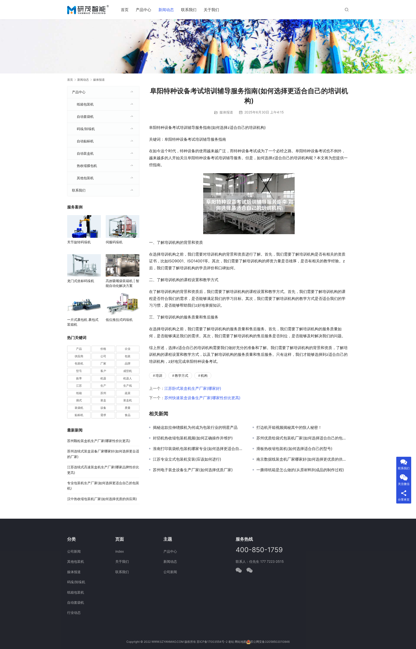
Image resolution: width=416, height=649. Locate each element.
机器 (103, 378)
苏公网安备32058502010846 (270, 641)
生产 (103, 385)
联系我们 (188, 9)
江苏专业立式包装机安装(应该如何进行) (187, 459)
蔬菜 (127, 393)
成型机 (127, 371)
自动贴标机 (85, 141)
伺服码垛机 (114, 242)
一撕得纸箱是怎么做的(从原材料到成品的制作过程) (300, 470)
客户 (103, 371)
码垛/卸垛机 (86, 129)
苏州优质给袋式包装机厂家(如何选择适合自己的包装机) (302, 438)
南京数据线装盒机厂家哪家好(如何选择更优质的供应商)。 (302, 459)
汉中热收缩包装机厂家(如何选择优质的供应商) (102, 499)
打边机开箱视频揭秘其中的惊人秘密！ (289, 427)
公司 (103, 356)
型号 (79, 371)
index (119, 551)
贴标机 (79, 415)
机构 (204, 375)
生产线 (127, 385)
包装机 (79, 363)
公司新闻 (74, 551)
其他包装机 (85, 178)
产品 (79, 349)
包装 (127, 356)
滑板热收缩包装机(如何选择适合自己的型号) (294, 448)
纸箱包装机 (85, 104)
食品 (127, 415)
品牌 (127, 363)
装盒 (103, 400)
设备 (103, 408)
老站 (231, 641)
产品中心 (143, 9)
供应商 (79, 356)
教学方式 (181, 375)
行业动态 (74, 612)
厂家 (103, 363)
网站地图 (240, 641)
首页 (125, 9)
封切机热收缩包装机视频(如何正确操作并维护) (193, 438)
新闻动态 (166, 9)
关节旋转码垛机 (79, 242)
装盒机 (127, 400)
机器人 (127, 378)
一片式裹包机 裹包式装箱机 (82, 322)
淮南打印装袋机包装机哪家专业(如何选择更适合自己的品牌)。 (199, 448)
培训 (159, 375)
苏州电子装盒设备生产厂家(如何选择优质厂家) (193, 470)
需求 (103, 415)
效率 (79, 378)
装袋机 (79, 408)
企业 (127, 349)
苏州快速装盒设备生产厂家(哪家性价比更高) (202, 397)
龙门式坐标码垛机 (80, 281)
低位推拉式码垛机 (119, 320)
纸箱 (79, 393)
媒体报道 (226, 112)
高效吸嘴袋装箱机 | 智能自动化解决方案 (122, 283)
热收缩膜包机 (87, 166)
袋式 (79, 400)
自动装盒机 (85, 153)
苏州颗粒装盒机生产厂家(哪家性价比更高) (98, 441)
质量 (127, 408)
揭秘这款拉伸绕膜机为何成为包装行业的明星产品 (195, 427)
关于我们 (211, 9)
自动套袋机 (85, 116)
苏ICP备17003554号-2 (212, 641)
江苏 (79, 385)
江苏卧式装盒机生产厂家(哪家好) (192, 388)
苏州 (103, 393)
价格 (103, 349)
